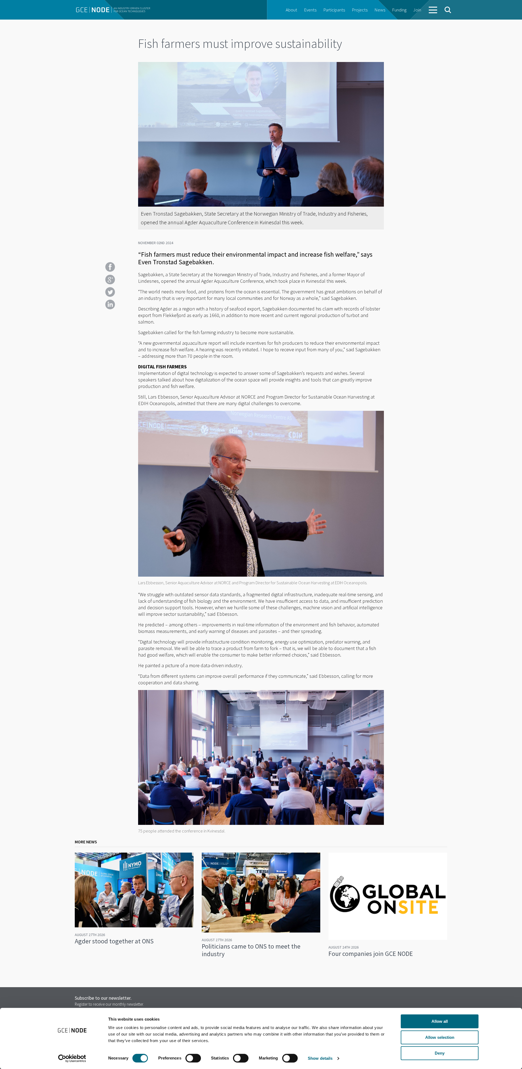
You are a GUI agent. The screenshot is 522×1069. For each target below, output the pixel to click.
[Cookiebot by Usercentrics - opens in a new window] (72, 1058)
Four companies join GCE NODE (370, 953)
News (379, 10)
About (291, 10)
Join (417, 10)
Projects (360, 10)
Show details (320, 1058)
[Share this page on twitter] (110, 292)
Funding (399, 10)
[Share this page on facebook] (110, 267)
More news (86, 841)
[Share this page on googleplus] (110, 279)
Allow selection (439, 1037)
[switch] (193, 1058)
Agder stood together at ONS (114, 941)
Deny (440, 1053)
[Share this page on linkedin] (110, 304)
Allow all (439, 1021)
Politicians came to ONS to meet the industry (251, 950)
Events (310, 10)
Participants (334, 10)
